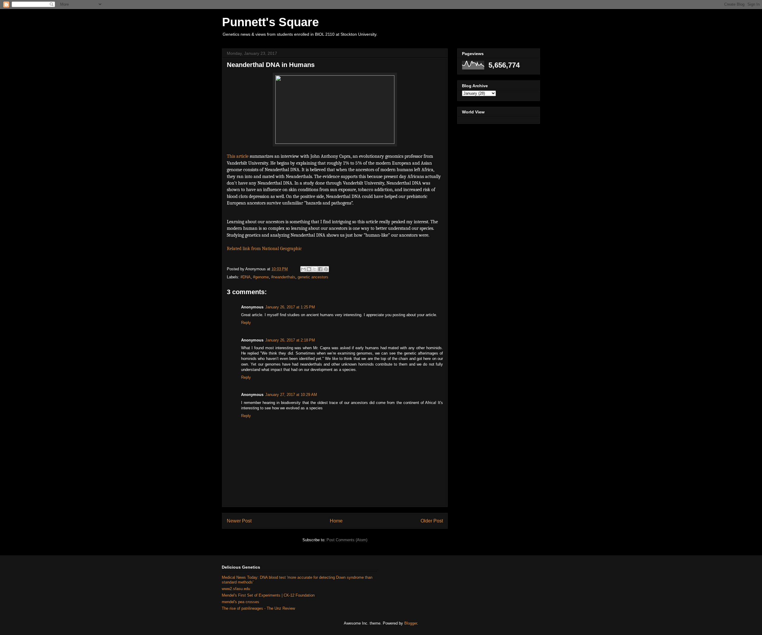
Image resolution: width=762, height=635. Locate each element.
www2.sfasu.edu (236, 588)
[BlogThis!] (309, 269)
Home (336, 520)
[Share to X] (315, 269)
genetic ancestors (313, 277)
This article (238, 156)
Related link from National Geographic (265, 248)
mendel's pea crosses (240, 602)
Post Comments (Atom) (347, 540)
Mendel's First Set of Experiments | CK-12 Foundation (268, 595)
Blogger (410, 623)
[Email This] (303, 269)
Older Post (432, 520)
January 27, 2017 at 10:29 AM (291, 394)
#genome (261, 277)
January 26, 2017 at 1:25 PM (290, 307)
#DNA (246, 277)
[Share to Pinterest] (326, 269)
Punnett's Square (270, 22)
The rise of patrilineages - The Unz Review (258, 608)
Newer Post (239, 520)
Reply (246, 322)
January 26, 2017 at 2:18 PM (290, 340)
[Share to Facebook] (320, 269)
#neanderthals (283, 277)
